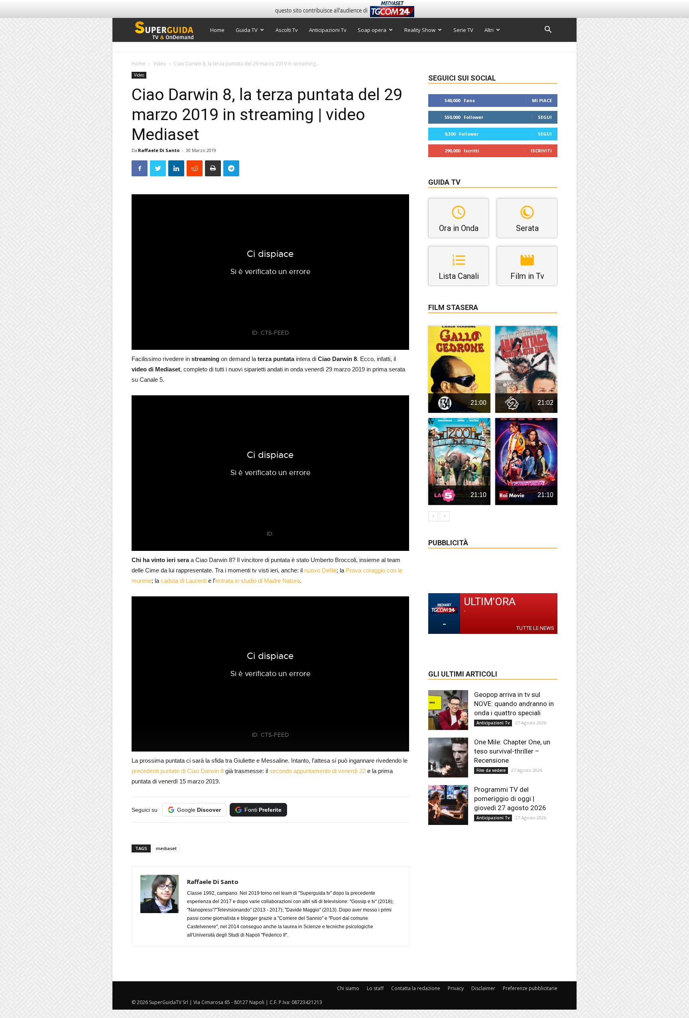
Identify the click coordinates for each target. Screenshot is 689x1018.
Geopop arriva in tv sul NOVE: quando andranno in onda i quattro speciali (514, 704)
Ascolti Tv (287, 30)
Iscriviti (541, 151)
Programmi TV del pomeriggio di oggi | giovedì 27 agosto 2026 (510, 798)
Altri (489, 30)
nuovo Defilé (320, 570)
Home (217, 30)
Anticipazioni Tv (327, 30)
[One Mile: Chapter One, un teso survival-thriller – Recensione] (448, 757)
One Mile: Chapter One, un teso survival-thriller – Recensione (512, 751)
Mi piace (542, 100)
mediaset (166, 848)
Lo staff (375, 988)
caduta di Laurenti (184, 580)
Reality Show (419, 30)
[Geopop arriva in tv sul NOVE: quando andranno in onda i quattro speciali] (448, 710)
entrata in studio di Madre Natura (257, 580)
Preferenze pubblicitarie (530, 988)
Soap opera (372, 30)
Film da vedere (491, 770)
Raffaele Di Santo (158, 150)
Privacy (456, 988)
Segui (545, 117)
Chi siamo (348, 988)
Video (159, 63)
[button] (547, 30)
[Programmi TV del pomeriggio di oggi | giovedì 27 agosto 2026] (448, 805)
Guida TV (247, 30)
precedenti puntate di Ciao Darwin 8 (178, 770)
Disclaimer (483, 988)
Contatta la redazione (415, 988)
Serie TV (463, 30)
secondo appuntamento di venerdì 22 (318, 770)
